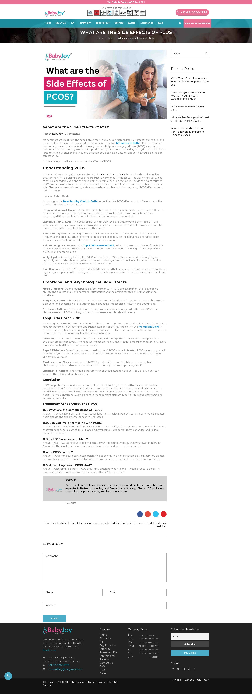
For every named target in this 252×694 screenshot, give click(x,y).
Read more (49, 650)
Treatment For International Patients (108, 656)
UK (199, 680)
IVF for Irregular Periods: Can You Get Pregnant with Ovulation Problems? (188, 95)
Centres (118, 23)
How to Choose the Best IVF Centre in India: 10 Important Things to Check (187, 131)
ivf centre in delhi (146, 523)
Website (71, 503)
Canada (189, 680)
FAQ (102, 666)
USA (206, 680)
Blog (160, 23)
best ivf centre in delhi (96, 523)
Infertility (85, 23)
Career (132, 23)
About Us (61, 23)
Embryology (103, 23)
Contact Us (146, 23)
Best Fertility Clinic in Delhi (66, 523)
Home (48, 23)
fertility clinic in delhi (122, 523)
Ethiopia (176, 680)
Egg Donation (108, 645)
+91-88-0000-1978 (193, 12)
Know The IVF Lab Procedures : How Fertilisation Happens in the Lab (190, 81)
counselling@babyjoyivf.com (65, 669)
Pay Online (190, 653)
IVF (72, 23)
